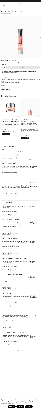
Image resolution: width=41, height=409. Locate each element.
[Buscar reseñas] (15, 158)
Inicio (2, 8)
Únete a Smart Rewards (37, 72)
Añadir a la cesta (6, 134)
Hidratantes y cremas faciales (16, 8)
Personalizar (11, 406)
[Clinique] (20, 3)
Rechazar (20, 406)
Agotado (22, 67)
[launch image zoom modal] (39, 56)
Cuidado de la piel (6, 8)
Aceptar (29, 406)
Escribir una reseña (20, 151)
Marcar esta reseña (14, 197)
